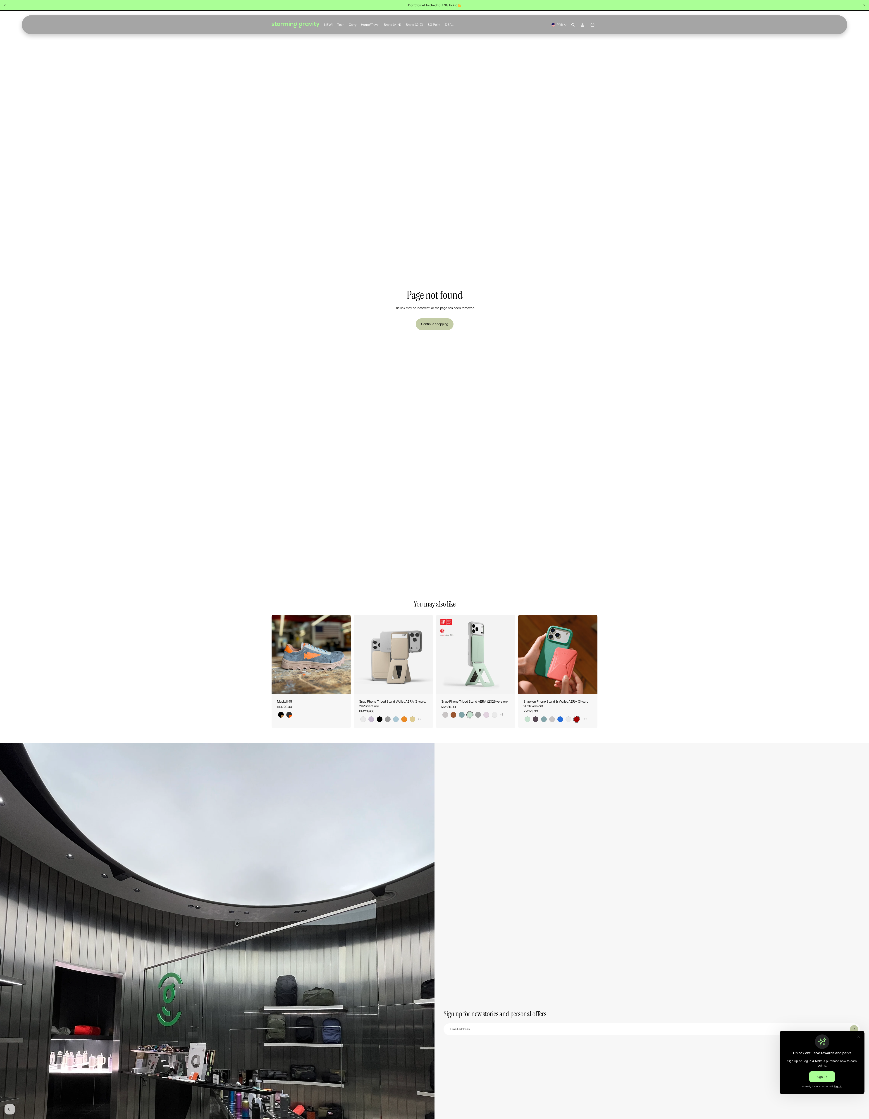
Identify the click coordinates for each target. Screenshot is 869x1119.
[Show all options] (419, 719)
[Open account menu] (582, 25)
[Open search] (573, 25)
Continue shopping (434, 324)
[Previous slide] (5, 5)
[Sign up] (854, 1029)
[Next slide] (864, 5)
